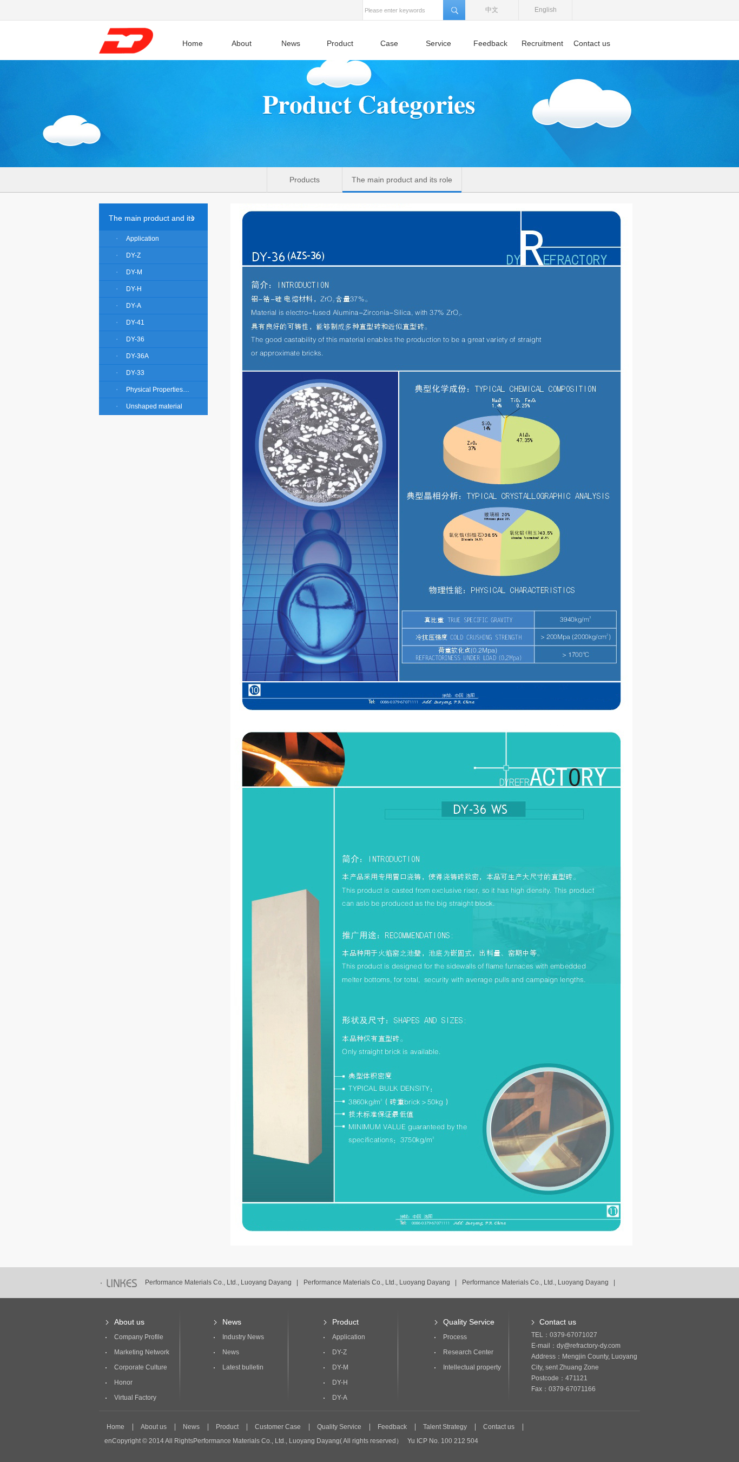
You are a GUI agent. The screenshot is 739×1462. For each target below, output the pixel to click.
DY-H (134, 289)
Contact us (591, 43)
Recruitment (542, 43)
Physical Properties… (157, 389)
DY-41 (135, 322)
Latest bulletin (242, 1367)
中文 (491, 10)
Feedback (490, 43)
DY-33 (135, 373)
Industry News (243, 1337)
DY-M (134, 272)
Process (455, 1337)
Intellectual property (472, 1367)
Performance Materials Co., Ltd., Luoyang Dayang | (221, 1282)
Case (389, 43)
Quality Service (468, 1322)
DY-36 (135, 339)
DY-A (133, 305)
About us (129, 1322)
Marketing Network (141, 1352)
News (290, 43)
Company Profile (138, 1337)
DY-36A (137, 356)
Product (340, 43)
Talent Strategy (445, 1427)
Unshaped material (154, 406)
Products (304, 179)
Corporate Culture (140, 1367)
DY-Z (133, 255)
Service (438, 43)
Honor (123, 1382)
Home (192, 43)
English (546, 10)
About (242, 43)
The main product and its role (402, 179)
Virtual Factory (135, 1397)
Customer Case (278, 1427)
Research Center (468, 1352)
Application (142, 238)
